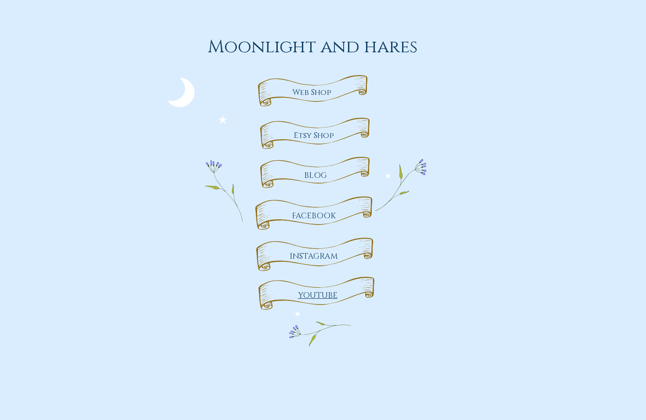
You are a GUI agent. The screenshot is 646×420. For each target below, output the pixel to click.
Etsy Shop (314, 135)
